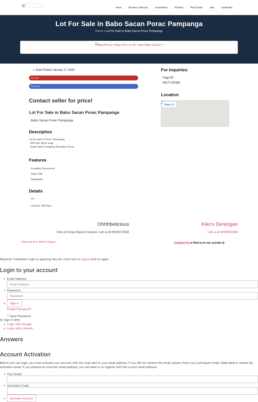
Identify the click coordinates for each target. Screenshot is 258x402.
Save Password (20, 316)
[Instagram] (234, 242)
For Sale (35, 78)
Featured (35, 86)
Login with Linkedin (20, 328)
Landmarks (227, 7)
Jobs (211, 7)
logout (85, 259)
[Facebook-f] (230, 242)
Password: (14, 290)
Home (119, 7)
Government (161, 7)
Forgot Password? (19, 309)
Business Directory (138, 7)
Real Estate (196, 7)
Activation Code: (18, 385)
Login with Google (19, 324)
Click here (227, 363)
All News (178, 7)
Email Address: (17, 278)
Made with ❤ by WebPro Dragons (39, 241)
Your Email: (14, 374)
